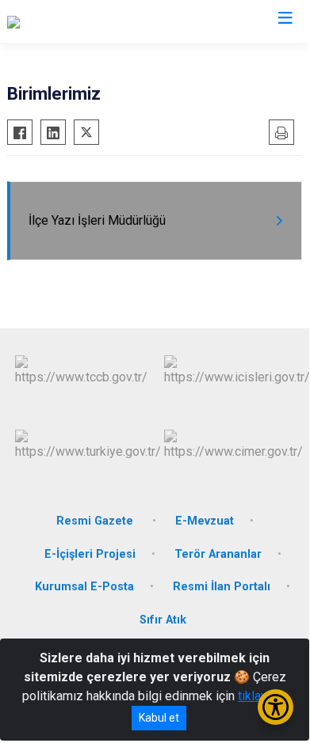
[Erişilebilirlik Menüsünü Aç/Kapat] (275, 707)
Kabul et (159, 717)
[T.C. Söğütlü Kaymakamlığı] (79, 21)
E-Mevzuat (204, 521)
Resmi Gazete (96, 521)
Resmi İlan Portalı (221, 586)
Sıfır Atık (163, 620)
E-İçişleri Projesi (90, 554)
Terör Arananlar (218, 554)
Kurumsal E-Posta (84, 586)
